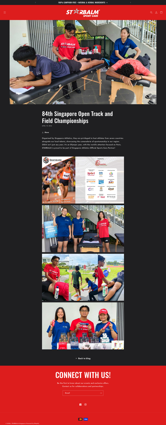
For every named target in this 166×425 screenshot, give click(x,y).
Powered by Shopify (32, 423)
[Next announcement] (130, 2)
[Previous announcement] (35, 2)
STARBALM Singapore (19, 423)
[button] (4, 12)
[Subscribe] (100, 393)
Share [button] (47, 132)
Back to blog (84, 358)
